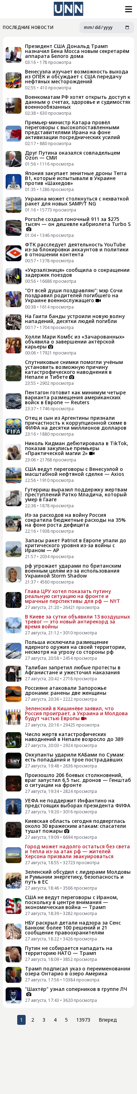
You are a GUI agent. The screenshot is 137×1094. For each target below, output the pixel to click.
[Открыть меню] (128, 9)
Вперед (108, 1019)
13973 (83, 1019)
